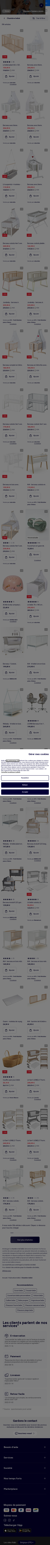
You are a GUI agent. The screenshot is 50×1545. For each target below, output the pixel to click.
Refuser (25, 785)
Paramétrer (25, 778)
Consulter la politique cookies (10, 772)
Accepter (25, 792)
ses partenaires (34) (12, 760)
